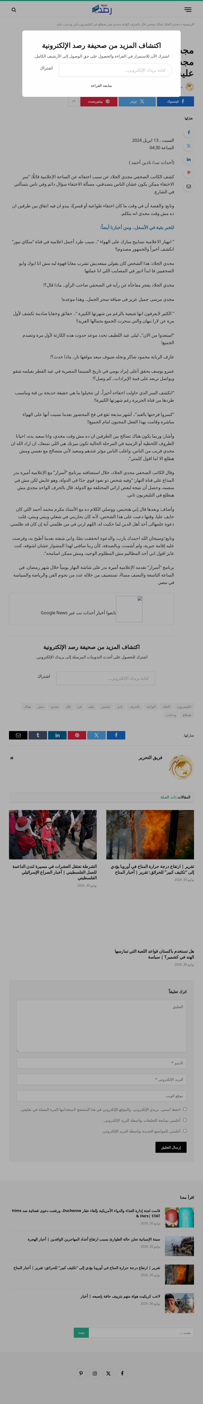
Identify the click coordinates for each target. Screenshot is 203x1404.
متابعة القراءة (101, 85)
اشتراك (46, 68)
